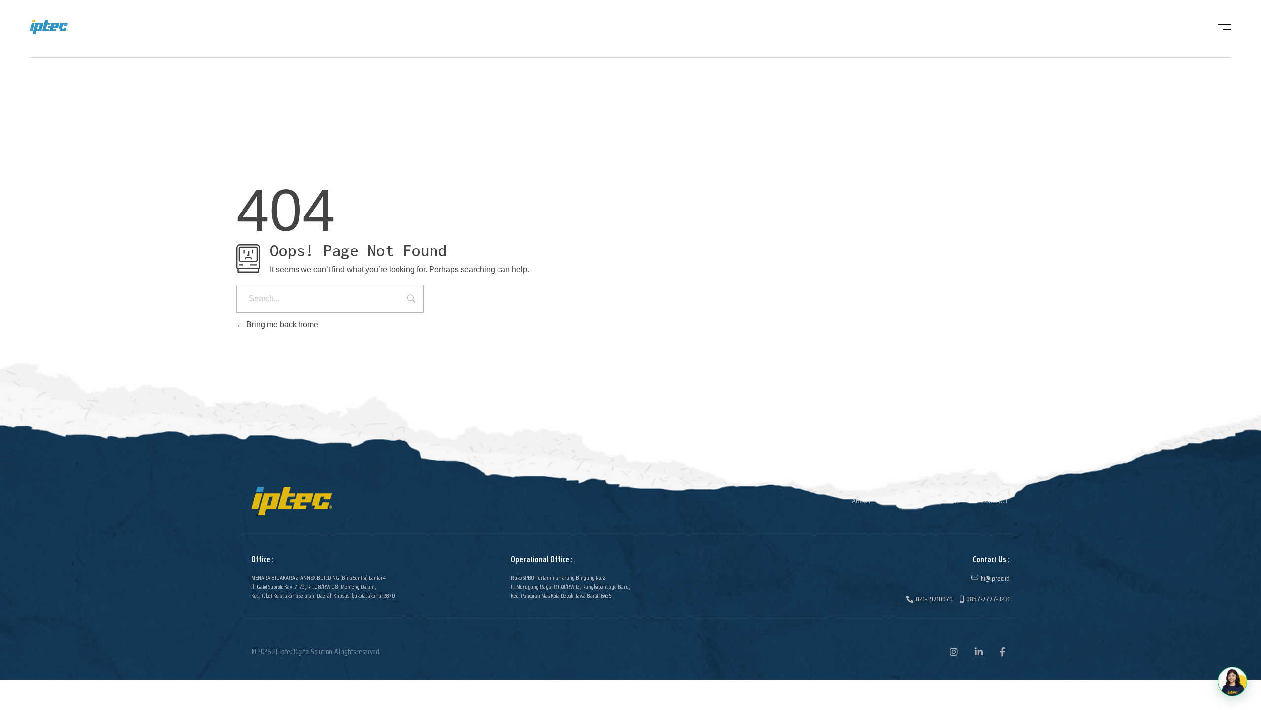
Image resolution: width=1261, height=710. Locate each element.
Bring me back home (281, 324)
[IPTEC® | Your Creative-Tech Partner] (68, 27)
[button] (1232, 681)
